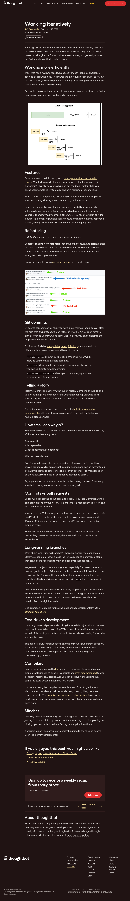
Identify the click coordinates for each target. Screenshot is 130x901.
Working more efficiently (47, 67)
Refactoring (35, 230)
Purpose (91, 863)
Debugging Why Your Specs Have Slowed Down (52, 753)
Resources (80, 4)
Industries (51, 4)
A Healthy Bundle (36, 762)
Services (36, 4)
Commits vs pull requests (47, 493)
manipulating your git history (62, 346)
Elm (57, 669)
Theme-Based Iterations (40, 758)
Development (31, 33)
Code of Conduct (73, 892)
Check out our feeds (88, 806)
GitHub (112, 863)
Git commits (36, 322)
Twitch (112, 870)
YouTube (112, 867)
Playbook (44, 33)
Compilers (34, 663)
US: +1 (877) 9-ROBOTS (75, 889)
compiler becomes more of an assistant (68, 695)
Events (91, 870)
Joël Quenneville (32, 29)
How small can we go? (44, 424)
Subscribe (93, 795)
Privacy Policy (106, 892)
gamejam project (61, 262)
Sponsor (91, 873)
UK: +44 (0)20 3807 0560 (95, 889)
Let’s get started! (116, 3)
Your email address (40, 790)
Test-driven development (47, 619)
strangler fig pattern (35, 612)
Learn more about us (78, 835)
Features (32, 172)
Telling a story (37, 385)
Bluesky (112, 860)
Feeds (111, 873)
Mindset (32, 710)
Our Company (94, 857)
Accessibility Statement (91, 892)
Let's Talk (71, 867)
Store (90, 876)
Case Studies (67, 3)
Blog (92, 3)
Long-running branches (45, 547)
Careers (91, 860)
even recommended (86, 673)
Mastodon (113, 857)
